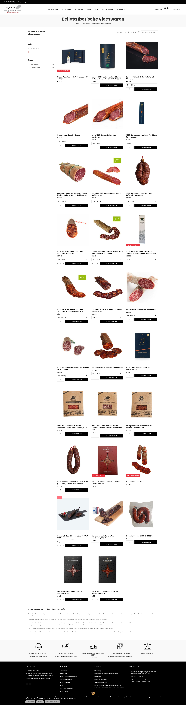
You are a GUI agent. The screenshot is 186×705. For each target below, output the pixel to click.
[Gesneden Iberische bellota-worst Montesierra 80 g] (73, 569)
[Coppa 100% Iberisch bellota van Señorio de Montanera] (107, 288)
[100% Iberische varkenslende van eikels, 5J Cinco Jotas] (142, 113)
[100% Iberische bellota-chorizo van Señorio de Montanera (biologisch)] (73, 288)
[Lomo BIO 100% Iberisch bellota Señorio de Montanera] (107, 171)
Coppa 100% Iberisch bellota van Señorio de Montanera (107, 310)
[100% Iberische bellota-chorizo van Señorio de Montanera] (73, 229)
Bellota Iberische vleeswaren (36, 33)
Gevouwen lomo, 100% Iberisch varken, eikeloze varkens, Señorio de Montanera (72, 194)
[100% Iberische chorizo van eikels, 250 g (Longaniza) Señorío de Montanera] (73, 460)
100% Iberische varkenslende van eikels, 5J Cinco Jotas (141, 136)
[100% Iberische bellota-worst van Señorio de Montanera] (73, 346)
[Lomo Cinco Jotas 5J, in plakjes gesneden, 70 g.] (142, 346)
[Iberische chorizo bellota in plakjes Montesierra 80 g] (107, 569)
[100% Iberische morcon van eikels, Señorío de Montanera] (142, 171)
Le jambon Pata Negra (32, 670)
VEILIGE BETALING (147, 653)
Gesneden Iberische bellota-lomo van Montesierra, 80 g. (106, 483)
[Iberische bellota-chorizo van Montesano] (107, 346)
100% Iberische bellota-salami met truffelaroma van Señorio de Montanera (141, 252)
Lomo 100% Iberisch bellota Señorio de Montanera (140, 78)
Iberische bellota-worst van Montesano (141, 309)
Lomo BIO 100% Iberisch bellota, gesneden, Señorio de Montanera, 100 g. (72, 427)
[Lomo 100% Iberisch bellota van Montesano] (107, 113)
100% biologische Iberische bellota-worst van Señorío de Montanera (107, 252)
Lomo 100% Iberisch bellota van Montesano (104, 136)
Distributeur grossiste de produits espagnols (39, 678)
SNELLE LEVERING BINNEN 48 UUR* (93, 654)
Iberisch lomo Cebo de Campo (68, 135)
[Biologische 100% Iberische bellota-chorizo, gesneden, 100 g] (142, 404)
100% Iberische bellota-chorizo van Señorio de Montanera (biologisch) (70, 310)
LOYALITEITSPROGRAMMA (120, 653)
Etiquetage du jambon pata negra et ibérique (39, 676)
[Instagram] (30, 684)
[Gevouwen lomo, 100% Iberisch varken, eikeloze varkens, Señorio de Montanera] (73, 171)
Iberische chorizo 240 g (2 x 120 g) (139, 536)
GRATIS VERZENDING (65, 653)
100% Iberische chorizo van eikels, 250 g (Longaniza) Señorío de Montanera (72, 483)
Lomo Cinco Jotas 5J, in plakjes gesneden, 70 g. (138, 368)
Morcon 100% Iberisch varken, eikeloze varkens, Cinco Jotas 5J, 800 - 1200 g (106, 78)
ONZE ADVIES (30, 667)
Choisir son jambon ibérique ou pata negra (39, 673)
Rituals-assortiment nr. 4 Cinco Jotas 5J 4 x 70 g (72, 78)
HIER (75, 698)
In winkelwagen (111, 85)
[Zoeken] (170, 9)
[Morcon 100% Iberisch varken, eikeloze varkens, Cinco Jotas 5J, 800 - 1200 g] (107, 55)
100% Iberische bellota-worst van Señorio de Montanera (73, 368)
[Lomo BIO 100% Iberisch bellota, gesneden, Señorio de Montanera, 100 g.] (73, 404)
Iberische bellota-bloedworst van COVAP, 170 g (72, 537)
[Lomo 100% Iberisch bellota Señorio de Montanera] (142, 55)
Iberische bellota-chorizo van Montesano (107, 367)
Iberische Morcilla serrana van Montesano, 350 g (103, 537)
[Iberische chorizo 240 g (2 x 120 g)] (142, 514)
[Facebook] (27, 684)
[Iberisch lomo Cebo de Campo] (73, 113)
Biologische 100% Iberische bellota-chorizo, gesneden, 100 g (139, 427)
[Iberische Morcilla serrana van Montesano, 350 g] (107, 514)
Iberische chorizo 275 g (135, 482)
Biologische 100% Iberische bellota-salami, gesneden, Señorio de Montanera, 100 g (107, 428)
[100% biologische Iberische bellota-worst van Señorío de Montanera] (107, 229)
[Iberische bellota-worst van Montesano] (142, 288)
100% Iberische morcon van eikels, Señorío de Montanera (139, 194)
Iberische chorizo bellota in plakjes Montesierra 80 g (105, 592)
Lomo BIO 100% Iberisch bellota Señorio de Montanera (106, 194)
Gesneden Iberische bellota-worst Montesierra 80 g (70, 592)
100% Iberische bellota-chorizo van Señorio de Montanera (70, 252)
